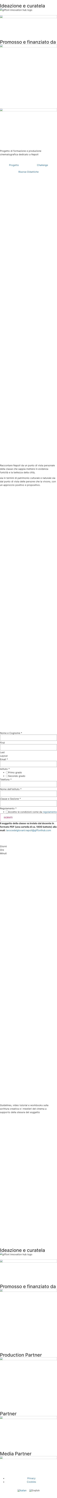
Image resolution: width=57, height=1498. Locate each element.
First (2, 742)
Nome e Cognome (11, 733)
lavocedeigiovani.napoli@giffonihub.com (28, 830)
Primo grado (15, 772)
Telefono (6, 779)
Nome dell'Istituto (10, 789)
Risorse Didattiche (28, 171)
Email (4, 759)
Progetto (14, 165)
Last (2, 752)
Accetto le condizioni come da (32, 812)
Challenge (42, 165)
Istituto (5, 769)
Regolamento (8, 808)
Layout (4, 756)
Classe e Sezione (10, 799)
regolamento (50, 811)
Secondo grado (16, 776)
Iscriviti (8, 817)
